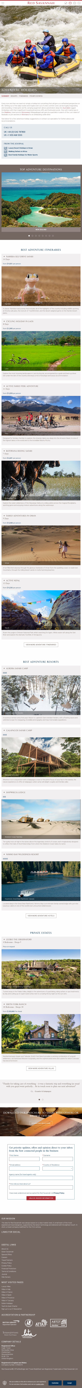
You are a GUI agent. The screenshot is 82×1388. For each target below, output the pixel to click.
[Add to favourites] (4, 256)
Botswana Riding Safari (19, 451)
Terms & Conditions (9, 1271)
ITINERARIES (23, 96)
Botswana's (26, 112)
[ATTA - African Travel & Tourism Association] (41, 1323)
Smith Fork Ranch (16, 1004)
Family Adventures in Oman (21, 516)
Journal (4, 1274)
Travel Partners (7, 1260)
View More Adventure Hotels (41, 916)
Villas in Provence (8, 1298)
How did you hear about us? (20, 1184)
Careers (4, 1257)
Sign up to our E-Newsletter (12, 1309)
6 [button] (46, 235)
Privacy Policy (7, 1263)
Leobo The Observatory (19, 939)
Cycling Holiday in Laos (20, 321)
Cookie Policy (6, 1266)
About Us (5, 1249)
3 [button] (36, 235)
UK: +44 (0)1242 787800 (14, 132)
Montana (25, 115)
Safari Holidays (7, 1303)
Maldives (7, 112)
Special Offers (7, 1254)
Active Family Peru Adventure (22, 386)
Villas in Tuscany (8, 1300)
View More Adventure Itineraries (41, 645)
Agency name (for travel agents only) (22, 1174)
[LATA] (29, 1333)
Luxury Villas (6, 1286)
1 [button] (29, 235)
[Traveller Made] (10, 1333)
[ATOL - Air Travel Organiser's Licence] (29, 1323)
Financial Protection (9, 1269)
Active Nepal (13, 581)
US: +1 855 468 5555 (13, 135)
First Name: (14, 1155)
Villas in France (7, 1292)
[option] (41, 50)
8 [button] (53, 235)
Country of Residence (51, 1165)
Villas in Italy (6, 1289)
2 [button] (32, 235)
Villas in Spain (6, 1295)
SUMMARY (5, 96)
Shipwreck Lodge (16, 792)
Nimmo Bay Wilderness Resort (22, 854)
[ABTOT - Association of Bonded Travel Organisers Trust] (58, 1323)
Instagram (16, 1238)
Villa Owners (6, 1277)
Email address (15, 1165)
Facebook (4, 1238)
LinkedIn (10, 1238)
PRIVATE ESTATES (36, 96)
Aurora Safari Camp (17, 668)
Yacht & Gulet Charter (9, 1306)
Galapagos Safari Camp (19, 730)
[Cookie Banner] (41, 1383)
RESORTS (14, 96)
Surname (47, 1155)
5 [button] (42, 235)
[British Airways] (12, 1323)
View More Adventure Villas (41, 1068)
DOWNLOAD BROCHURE (41, 1123)
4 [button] (39, 235)
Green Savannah (8, 1252)
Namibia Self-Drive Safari (19, 257)
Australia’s (66, 108)
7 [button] (49, 235)
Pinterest (22, 1238)
